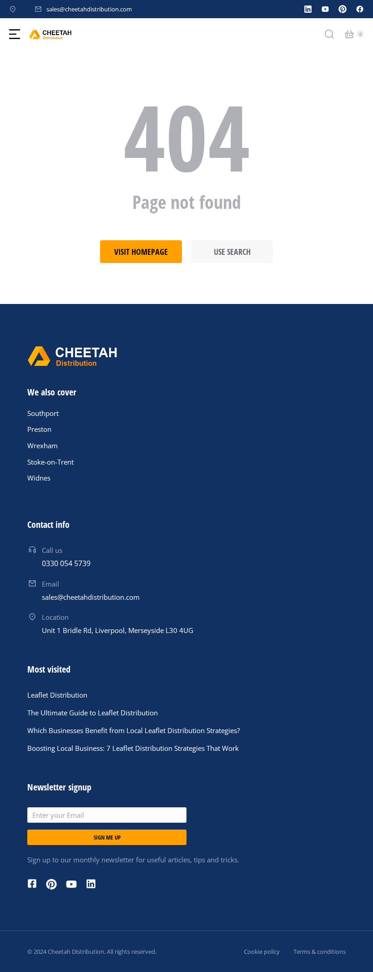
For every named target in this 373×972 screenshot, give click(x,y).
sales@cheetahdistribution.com (89, 9)
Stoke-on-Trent (50, 461)
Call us (52, 550)
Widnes (38, 477)
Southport (43, 413)
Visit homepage (141, 251)
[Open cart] (349, 34)
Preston (39, 429)
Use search (232, 251)
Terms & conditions (319, 951)
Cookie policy (262, 951)
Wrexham (42, 445)
